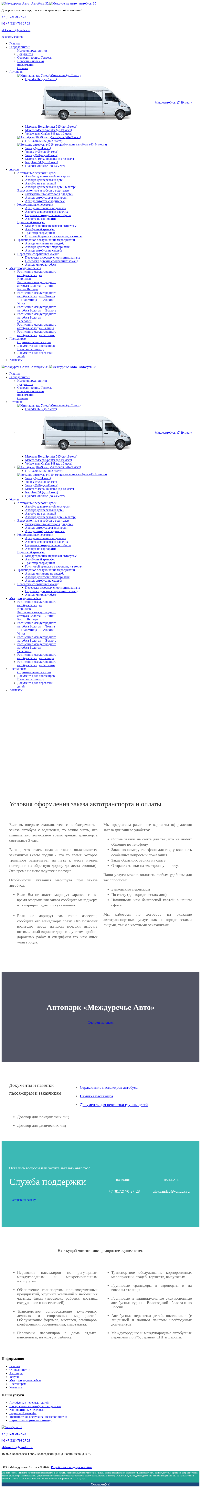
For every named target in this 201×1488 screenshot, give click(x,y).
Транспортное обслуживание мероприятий (46, 239)
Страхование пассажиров (34, 342)
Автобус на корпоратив (41, 218)
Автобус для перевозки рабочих (46, 211)
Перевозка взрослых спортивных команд (52, 257)
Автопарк (16, 71)
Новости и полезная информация (30, 62)
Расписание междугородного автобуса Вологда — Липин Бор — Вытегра (36, 286)
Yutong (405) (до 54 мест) (41, 151)
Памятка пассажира (96, 1096)
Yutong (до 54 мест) (38, 148)
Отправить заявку (24, 1199)
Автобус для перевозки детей (44, 180)
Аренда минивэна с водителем (45, 208)
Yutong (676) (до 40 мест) (41, 155)
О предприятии (19, 47)
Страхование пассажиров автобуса (109, 1087)
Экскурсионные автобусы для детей (49, 194)
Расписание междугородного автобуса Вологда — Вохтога (36, 308)
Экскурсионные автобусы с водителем (43, 190)
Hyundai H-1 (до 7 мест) (41, 79)
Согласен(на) (100, 1484)
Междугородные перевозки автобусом (51, 225)
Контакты (16, 359)
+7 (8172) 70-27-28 (14, 16)
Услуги (14, 169)
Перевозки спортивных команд (38, 254)
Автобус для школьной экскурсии (47, 176)
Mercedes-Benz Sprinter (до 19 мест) (48, 130)
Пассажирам (17, 338)
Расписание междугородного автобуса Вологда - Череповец (36, 317)
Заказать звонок (12, 36)
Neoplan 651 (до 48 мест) (41, 162)
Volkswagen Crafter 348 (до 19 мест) (48, 133)
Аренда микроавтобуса (40, 264)
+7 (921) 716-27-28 (17, 23)
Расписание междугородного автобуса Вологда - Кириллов (36, 275)
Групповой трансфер (31, 222)
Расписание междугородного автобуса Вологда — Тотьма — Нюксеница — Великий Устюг (36, 298)
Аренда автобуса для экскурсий (46, 197)
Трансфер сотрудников (40, 232)
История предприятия (32, 50)
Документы (25, 54)
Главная (14, 43)
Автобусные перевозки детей (37, 172)
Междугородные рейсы (25, 268)
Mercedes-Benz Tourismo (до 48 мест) (49, 158)
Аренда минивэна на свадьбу (44, 243)
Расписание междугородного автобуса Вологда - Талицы (36, 326)
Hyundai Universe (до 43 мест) (45, 165)
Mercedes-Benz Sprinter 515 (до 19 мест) (51, 126)
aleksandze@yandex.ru (16, 30)
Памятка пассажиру (30, 349)
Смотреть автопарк (100, 1022)
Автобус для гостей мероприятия (47, 247)
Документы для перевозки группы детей (114, 1104)
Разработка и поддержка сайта (71, 1467)
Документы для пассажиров (36, 345)
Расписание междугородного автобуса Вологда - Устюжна (36, 333)
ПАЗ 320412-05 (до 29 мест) (43, 141)
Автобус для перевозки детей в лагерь (50, 187)
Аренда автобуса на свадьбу (43, 250)
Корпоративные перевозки (35, 204)
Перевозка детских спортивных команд (51, 261)
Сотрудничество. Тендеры (34, 57)
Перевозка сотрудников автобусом (48, 215)
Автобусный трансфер (40, 229)
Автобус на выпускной (40, 183)
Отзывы (22, 68)
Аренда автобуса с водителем (45, 201)
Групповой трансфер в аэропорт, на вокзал (53, 236)
